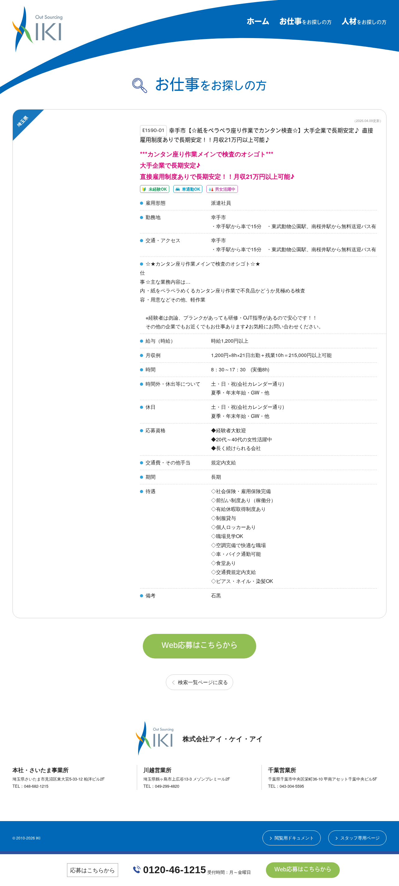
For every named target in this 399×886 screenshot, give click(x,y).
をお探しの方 (305, 22)
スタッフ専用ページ (360, 838)
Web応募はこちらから (199, 646)
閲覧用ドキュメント (294, 838)
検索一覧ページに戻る (203, 682)
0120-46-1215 (174, 869)
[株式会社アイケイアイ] (37, 49)
